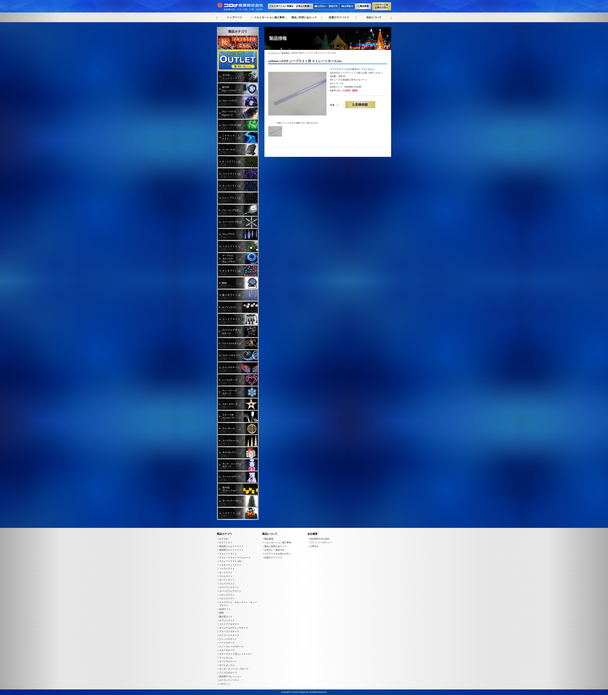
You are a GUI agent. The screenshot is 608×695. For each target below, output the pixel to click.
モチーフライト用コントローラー (235, 654)
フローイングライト (229, 587)
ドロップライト (227, 594)
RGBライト (225, 609)
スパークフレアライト (230, 591)
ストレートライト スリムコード (235, 557)
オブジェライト (227, 620)
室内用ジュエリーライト (231, 546)
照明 (221, 613)
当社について (373, 17)
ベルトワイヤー (227, 598)
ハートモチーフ (227, 642)
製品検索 (364, 6)
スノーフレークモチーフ (231, 646)
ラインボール (225, 657)
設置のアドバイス (339, 17)
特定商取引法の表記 (320, 539)
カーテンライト (227, 580)
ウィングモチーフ (228, 639)
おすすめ (223, 538)
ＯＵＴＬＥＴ (225, 542)
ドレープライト (227, 583)
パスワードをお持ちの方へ (381, 6)
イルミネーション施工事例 (269, 17)
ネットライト (225, 572)
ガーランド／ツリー (229, 680)
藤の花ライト (225, 616)
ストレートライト (228, 553)
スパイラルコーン (228, 661)
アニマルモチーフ (228, 672)
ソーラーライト (227, 568)
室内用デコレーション (230, 676)
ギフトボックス (227, 665)
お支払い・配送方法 (328, 6)
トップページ (234, 17)
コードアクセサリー (229, 624)
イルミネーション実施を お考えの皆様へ (290, 6)
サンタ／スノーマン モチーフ (234, 669)
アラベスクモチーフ (229, 631)
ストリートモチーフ (229, 635)
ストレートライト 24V (230, 561)
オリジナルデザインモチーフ (233, 628)
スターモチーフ (227, 650)
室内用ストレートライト (231, 550)
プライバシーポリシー (321, 542)
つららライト (225, 576)
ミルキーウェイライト (230, 565)
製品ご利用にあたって (304, 17)
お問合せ (348, 6)
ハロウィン (224, 683)
